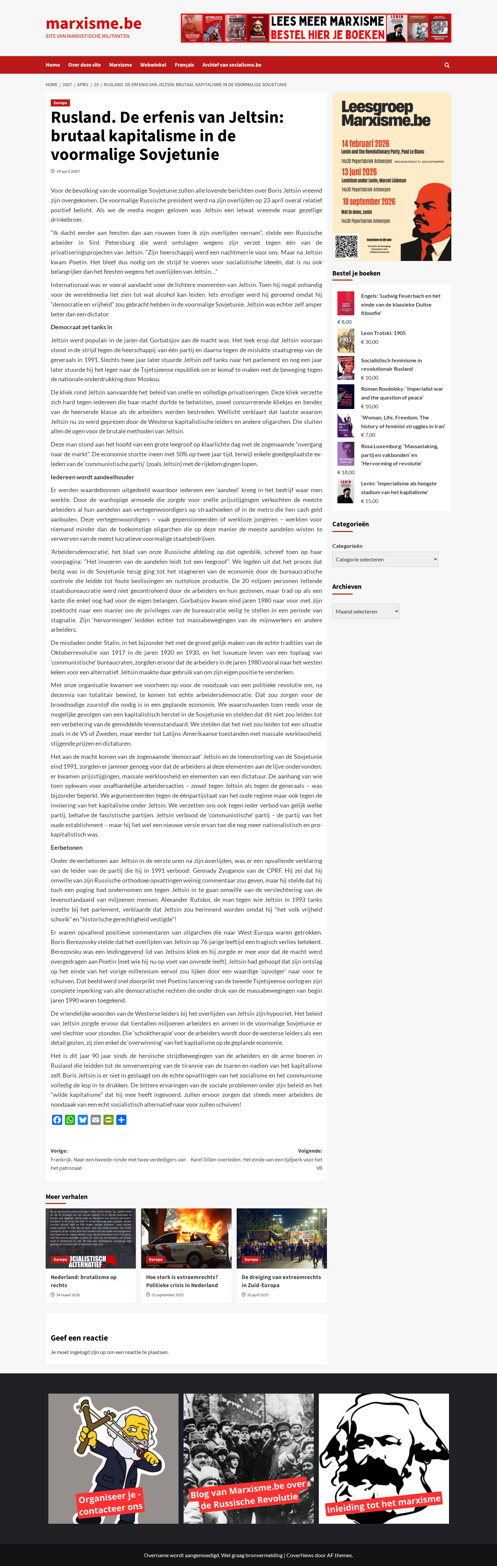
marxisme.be (94, 23)
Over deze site (84, 65)
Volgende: (256, 1159)
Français (184, 65)
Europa (60, 103)
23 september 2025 (167, 1295)
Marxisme (120, 65)
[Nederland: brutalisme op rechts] (91, 1238)
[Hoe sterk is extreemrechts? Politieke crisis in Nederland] (186, 1238)
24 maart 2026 (68, 1295)
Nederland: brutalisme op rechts (84, 1281)
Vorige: (118, 1159)
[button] (447, 65)
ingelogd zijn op (88, 1352)
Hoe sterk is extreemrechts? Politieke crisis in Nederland (182, 1281)
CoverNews (300, 1555)
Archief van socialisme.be (232, 65)
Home (53, 65)
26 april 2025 (257, 1295)
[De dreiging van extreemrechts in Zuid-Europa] (282, 1238)
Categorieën (347, 545)
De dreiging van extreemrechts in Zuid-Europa (281, 1281)
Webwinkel (153, 65)
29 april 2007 (68, 171)
